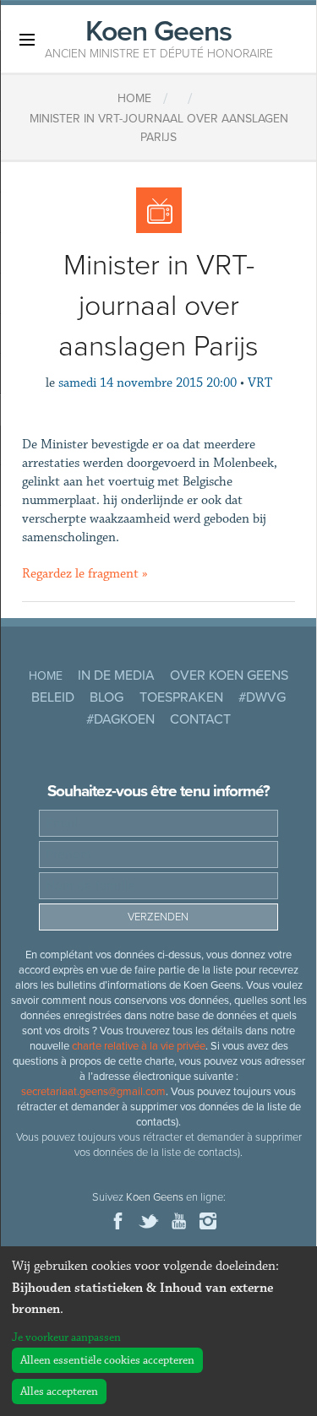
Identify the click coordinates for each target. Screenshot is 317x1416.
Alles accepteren (59, 1391)
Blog (106, 697)
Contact (200, 719)
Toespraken (181, 697)
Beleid (52, 697)
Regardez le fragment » (85, 574)
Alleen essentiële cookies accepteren (107, 1360)
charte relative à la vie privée (138, 1046)
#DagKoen (120, 719)
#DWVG (262, 697)
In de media (116, 675)
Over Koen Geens (229, 675)
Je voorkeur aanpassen (66, 1337)
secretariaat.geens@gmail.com (93, 1092)
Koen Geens (159, 37)
